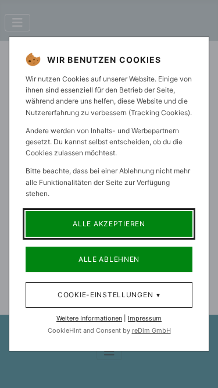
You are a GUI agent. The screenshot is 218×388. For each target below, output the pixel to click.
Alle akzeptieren (109, 223)
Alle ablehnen (109, 259)
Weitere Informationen (89, 318)
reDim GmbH (151, 330)
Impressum (145, 318)
